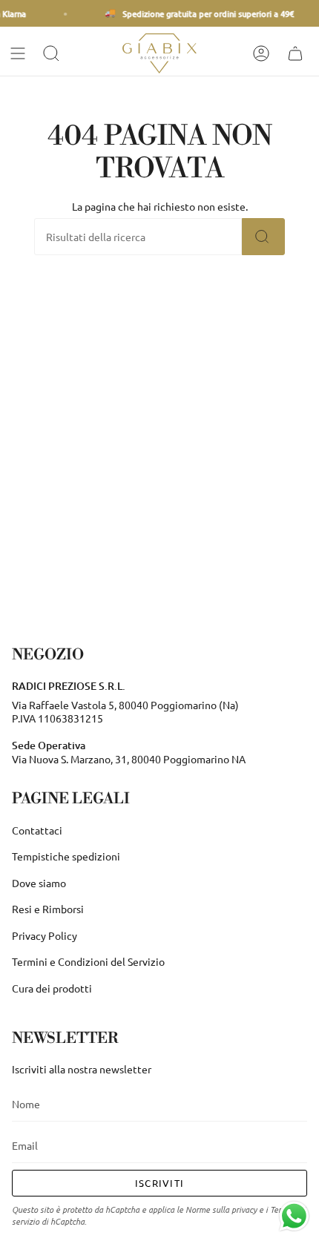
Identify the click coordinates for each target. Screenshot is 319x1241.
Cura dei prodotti (52, 988)
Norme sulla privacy (221, 1209)
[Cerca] (263, 236)
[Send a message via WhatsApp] (294, 1216)
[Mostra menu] (19, 53)
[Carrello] (297, 53)
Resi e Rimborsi (48, 908)
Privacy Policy (44, 935)
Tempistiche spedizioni (66, 856)
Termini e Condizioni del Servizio (88, 961)
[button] (53, 53)
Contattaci (37, 830)
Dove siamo (39, 882)
